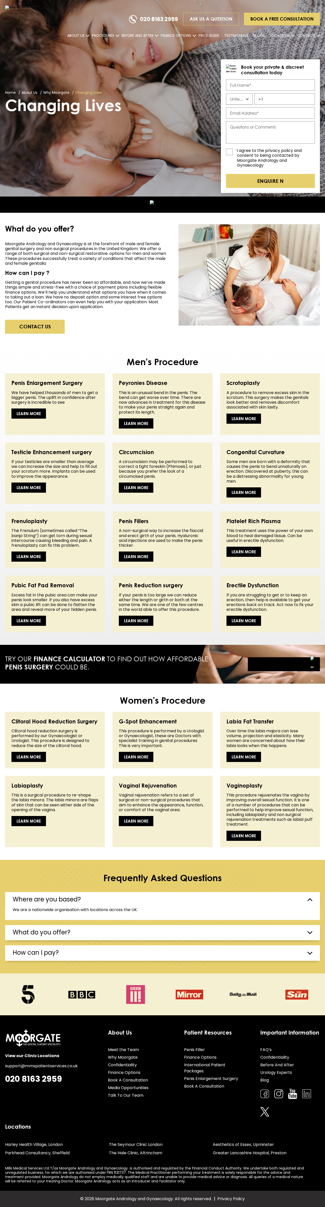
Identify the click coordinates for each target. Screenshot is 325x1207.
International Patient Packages (204, 1068)
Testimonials (236, 35)
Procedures (103, 35)
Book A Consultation (128, 1080)
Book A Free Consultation (282, 19)
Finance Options (176, 35)
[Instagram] (278, 1093)
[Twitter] (264, 1111)
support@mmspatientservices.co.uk (41, 1066)
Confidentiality (122, 1065)
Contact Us (35, 326)
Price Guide (209, 35)
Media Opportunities (128, 1088)
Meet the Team (123, 1050)
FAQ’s (266, 1050)
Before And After (137, 35)
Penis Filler (194, 1050)
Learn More (29, 413)
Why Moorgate (123, 1057)
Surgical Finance (284, 664)
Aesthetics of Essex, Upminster (243, 1144)
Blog (264, 1080)
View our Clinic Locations (32, 1056)
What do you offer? (41, 932)
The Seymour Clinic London (135, 1144)
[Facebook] (264, 1093)
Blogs (259, 35)
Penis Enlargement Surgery (211, 1078)
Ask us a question (211, 19)
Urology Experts (276, 1072)
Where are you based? (47, 899)
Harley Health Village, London (34, 1144)
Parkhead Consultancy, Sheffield (37, 1153)
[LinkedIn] (306, 1093)
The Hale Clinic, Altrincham (135, 1153)
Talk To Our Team (125, 1095)
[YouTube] (292, 1094)
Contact (306, 35)
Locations (280, 35)
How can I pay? (36, 952)
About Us (76, 35)
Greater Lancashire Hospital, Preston (249, 1153)
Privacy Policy (231, 1199)
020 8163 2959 (159, 19)
